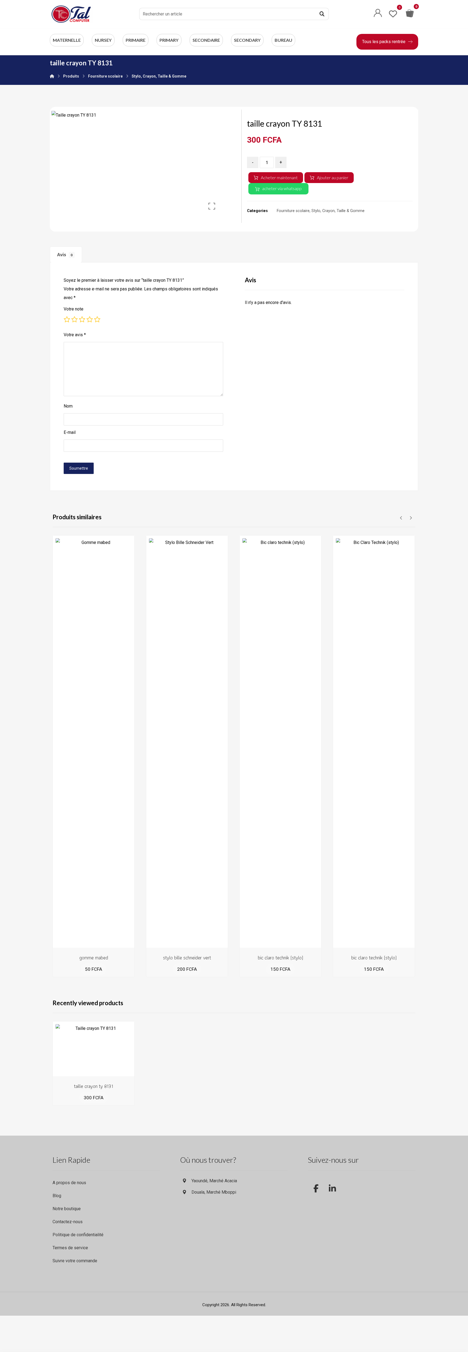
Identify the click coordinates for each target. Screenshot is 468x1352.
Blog (57, 1195)
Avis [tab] (65, 255)
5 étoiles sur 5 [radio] (97, 319)
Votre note (73, 309)
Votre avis (75, 334)
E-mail (70, 432)
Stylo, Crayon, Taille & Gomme (338, 211)
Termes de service (70, 1247)
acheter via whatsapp (282, 188)
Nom (68, 406)
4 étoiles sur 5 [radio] (89, 319)
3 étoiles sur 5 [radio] (82, 319)
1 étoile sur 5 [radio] (67, 319)
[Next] (411, 518)
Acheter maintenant (279, 177)
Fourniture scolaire (293, 211)
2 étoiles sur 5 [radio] (74, 319)
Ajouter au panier (332, 177)
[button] (322, 14)
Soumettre (78, 468)
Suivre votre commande (75, 1260)
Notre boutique (67, 1208)
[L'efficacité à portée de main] (71, 14)
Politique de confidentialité (78, 1234)
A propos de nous (69, 1182)
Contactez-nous (68, 1221)
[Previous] (401, 518)
